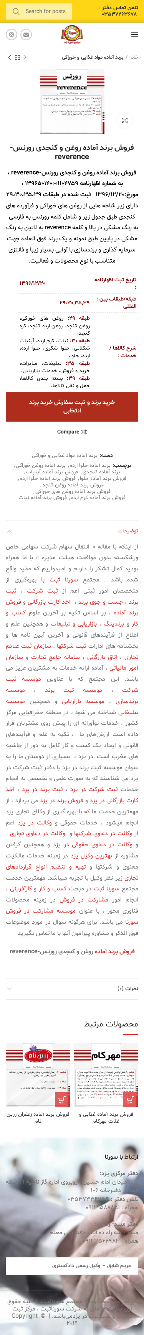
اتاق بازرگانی (102, 657)
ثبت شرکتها (71, 646)
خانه (133, 57)
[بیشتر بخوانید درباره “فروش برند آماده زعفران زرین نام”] (62, 1099)
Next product (9, 57)
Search (16, 11)
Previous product (25, 57)
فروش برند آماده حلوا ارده (48, 479)
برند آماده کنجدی (101, 472)
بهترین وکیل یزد (92, 856)
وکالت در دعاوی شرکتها (103, 833)
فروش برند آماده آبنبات (52, 472)
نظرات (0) (128, 988)
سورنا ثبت (64, 580)
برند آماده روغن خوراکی (41, 466)
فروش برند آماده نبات (42, 498)
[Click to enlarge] (124, 120)
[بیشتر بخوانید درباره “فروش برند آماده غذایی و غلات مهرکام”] (130, 1099)
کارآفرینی (21, 889)
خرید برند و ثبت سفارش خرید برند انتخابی (72, 406)
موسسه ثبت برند (74, 690)
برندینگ (114, 624)
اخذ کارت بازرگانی (49, 602)
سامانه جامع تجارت (55, 657)
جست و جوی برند (100, 602)
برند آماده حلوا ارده (90, 466)
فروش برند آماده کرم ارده (98, 498)
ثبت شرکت (42, 591)
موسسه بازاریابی (83, 701)
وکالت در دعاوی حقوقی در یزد (92, 845)
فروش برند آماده (116, 173)
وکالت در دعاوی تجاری (36, 833)
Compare (68, 432)
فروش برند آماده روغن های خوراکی (73, 492)
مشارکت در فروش (84, 900)
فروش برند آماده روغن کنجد (73, 485)
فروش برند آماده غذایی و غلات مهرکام (106, 1118)
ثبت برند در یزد (42, 789)
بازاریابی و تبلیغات (74, 624)
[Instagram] (11, 34)
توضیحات (128, 531)
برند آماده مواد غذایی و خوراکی (92, 57)
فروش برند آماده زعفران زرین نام (38, 1118)
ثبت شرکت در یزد (94, 789)
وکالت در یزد (35, 823)
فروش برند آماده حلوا (103, 479)
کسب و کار (52, 889)
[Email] (26, 34)
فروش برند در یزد (61, 800)
